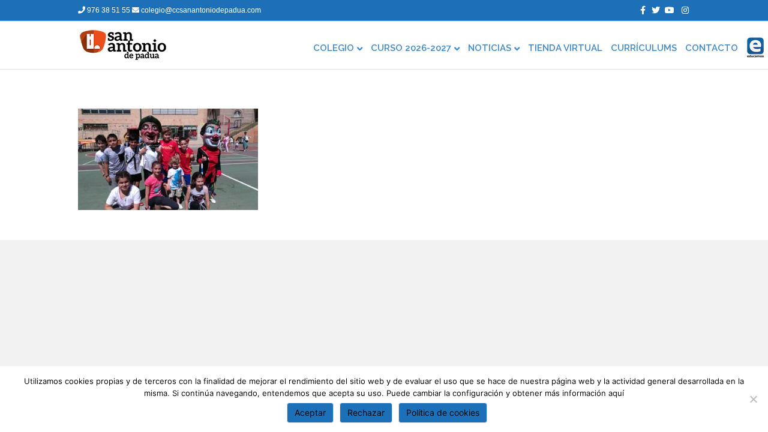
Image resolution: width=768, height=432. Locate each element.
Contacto (711, 48)
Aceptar (310, 412)
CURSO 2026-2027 (411, 48)
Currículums (644, 48)
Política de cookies (442, 412)
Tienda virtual (565, 48)
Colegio (333, 48)
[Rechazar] (753, 399)
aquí (616, 393)
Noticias (489, 48)
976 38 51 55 (108, 10)
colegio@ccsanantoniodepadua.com (200, 10)
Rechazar (366, 412)
